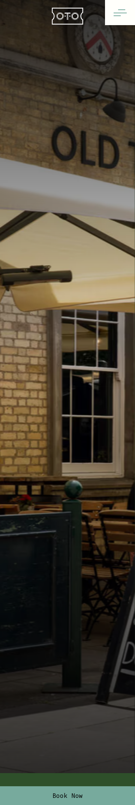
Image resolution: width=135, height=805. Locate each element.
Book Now (67, 795)
